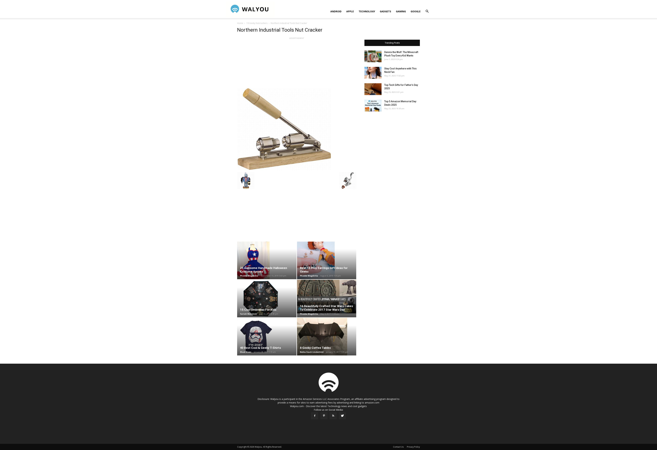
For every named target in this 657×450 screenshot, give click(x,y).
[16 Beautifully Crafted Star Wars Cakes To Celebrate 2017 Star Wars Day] (326, 296)
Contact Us (398, 446)
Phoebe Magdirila (249, 275)
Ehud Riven (245, 352)
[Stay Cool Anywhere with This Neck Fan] (373, 73)
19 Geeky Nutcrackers (256, 23)
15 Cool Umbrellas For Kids (258, 309)
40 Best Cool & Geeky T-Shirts (260, 347)
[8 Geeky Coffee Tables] (326, 336)
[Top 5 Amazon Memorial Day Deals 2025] (373, 105)
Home (240, 23)
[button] (427, 11)
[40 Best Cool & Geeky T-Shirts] (267, 336)
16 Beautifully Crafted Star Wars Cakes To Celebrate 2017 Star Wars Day (326, 307)
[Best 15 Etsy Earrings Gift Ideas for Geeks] (326, 260)
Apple (350, 11)
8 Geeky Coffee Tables (315, 347)
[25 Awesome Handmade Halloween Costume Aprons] (267, 260)
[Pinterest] (323, 415)
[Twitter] (342, 415)
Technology (367, 11)
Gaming (401, 11)
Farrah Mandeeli (248, 314)
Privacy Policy (413, 446)
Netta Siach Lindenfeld (312, 352)
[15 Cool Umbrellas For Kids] (267, 298)
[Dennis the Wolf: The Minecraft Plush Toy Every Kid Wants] (373, 56)
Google (416, 11)
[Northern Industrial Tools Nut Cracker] (296, 129)
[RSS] (333, 415)
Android (336, 11)
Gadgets (385, 11)
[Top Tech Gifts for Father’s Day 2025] (373, 89)
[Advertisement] (296, 64)
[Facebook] (314, 415)
